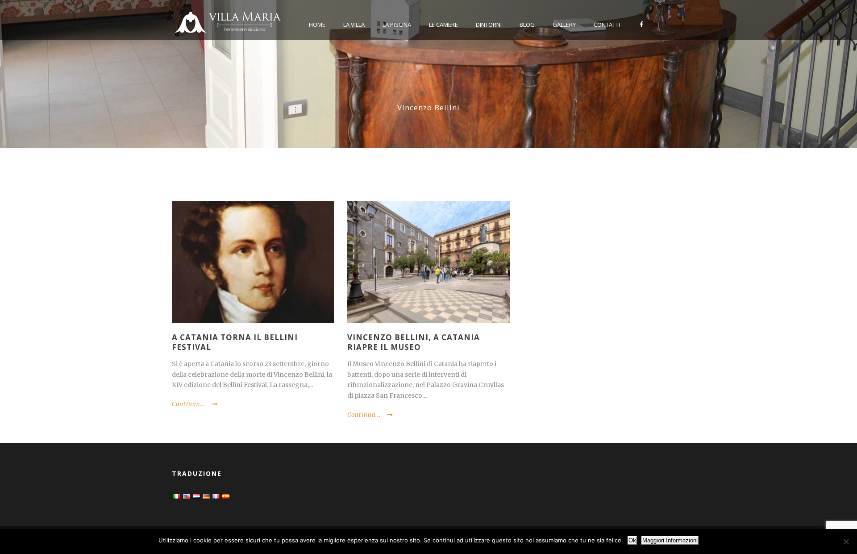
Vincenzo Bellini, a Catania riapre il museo (413, 342)
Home (317, 25)
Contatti (607, 25)
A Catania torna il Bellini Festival (235, 342)
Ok (632, 540)
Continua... (188, 404)
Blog (527, 25)
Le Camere (443, 25)
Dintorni (489, 25)
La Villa (354, 25)
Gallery (564, 25)
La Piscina (397, 25)
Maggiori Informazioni (670, 540)
